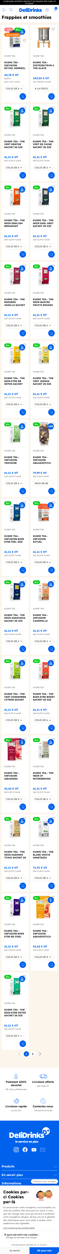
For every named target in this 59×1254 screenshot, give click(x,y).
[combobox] (15, 89)
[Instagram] (16, 1151)
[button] (29, 1168)
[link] (30, 10)
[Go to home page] (29, 1135)
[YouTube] (33, 1151)
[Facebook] (25, 1151)
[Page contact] (42, 1151)
